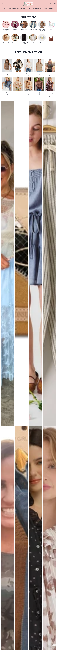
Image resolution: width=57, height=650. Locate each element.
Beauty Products (28, 11)
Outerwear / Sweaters (48, 8)
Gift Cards (35, 11)
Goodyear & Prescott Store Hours (15, 8)
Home (5, 8)
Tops (41, 8)
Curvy (3, 11)
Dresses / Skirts (36, 8)
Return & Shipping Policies (49, 11)
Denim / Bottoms (26, 8)
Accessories (21, 11)
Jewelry (8, 11)
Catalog (41, 11)
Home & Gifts (14, 11)
